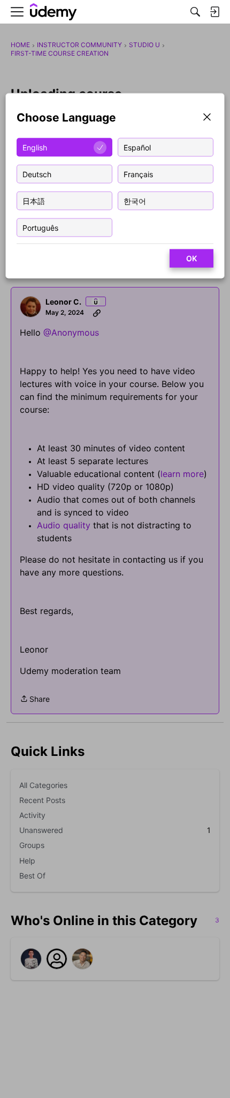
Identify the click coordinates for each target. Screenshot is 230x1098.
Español (137, 147)
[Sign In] (214, 12)
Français (138, 173)
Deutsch (36, 173)
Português (40, 227)
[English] (53, 12)
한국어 (135, 200)
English (34, 147)
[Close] (207, 118)
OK (191, 258)
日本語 (33, 200)
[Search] (195, 12)
